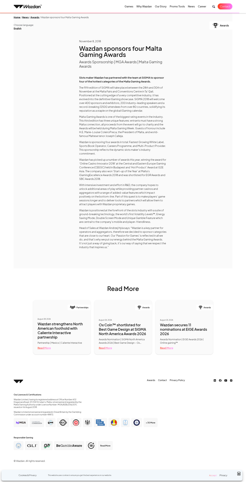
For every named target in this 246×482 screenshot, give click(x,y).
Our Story (161, 6)
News (191, 6)
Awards (34, 17)
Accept (213, 475)
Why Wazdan (144, 6)
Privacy (223, 475)
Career (202, 6)
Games (129, 6)
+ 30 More (150, 422)
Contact (225, 6)
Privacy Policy (177, 380)
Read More (44, 347)
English (17, 28)
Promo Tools (177, 6)
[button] (238, 473)
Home (17, 17)
